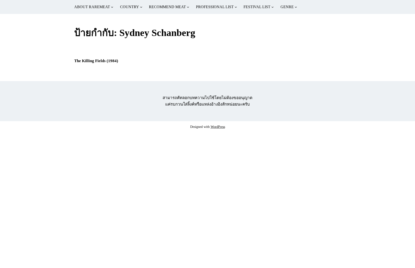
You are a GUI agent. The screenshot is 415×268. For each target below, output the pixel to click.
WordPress (218, 127)
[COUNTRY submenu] (141, 7)
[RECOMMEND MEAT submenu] (188, 7)
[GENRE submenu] (296, 7)
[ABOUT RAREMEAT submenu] (112, 7)
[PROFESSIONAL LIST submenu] (236, 7)
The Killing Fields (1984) (96, 61)
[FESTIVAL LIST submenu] (272, 7)
